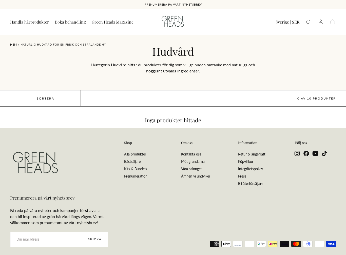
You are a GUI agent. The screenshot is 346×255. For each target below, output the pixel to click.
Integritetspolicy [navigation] (250, 169)
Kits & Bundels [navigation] (135, 169)
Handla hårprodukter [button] (29, 22)
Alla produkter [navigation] (135, 154)
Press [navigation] (242, 176)
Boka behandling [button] (70, 22)
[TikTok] (324, 153)
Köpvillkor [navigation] (245, 161)
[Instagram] (297, 153)
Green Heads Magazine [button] (112, 22)
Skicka (95, 239)
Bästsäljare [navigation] (132, 161)
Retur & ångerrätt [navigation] (251, 154)
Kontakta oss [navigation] (191, 154)
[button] (287, 23)
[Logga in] (321, 22)
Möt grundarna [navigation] (193, 161)
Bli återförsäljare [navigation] (250, 183)
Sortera (45, 98)
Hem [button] (13, 44)
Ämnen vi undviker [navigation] (195, 176)
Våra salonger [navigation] (191, 169)
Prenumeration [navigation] (135, 176)
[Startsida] (173, 22)
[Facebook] (306, 153)
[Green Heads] (35, 163)
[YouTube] (315, 153)
